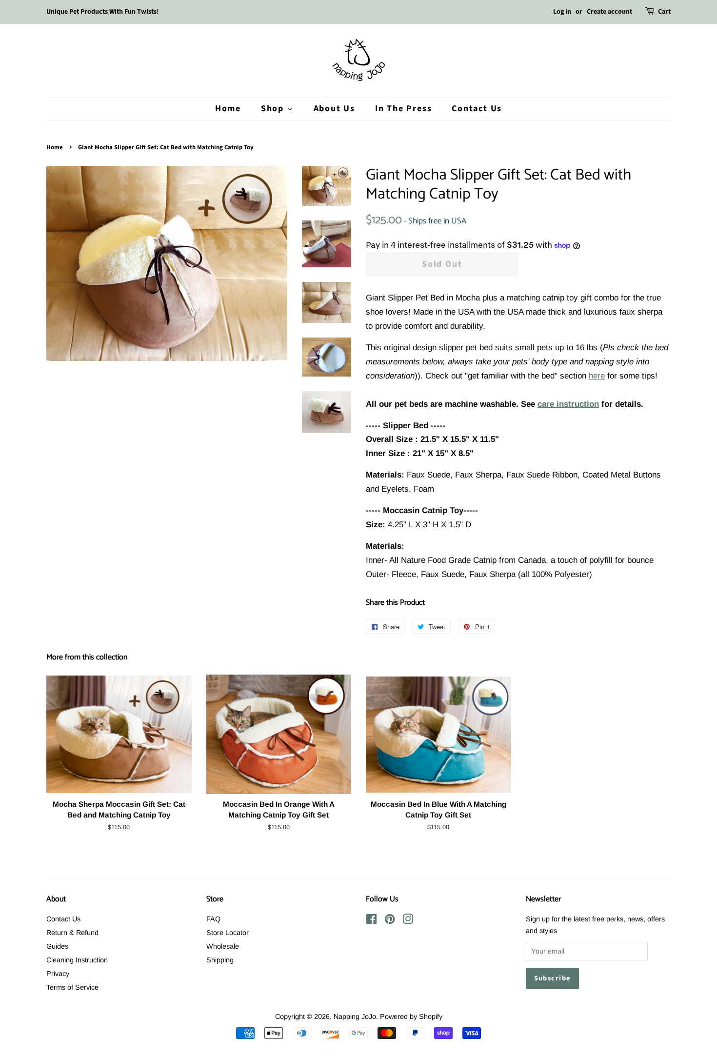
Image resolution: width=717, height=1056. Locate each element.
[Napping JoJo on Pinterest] (389, 921)
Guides (57, 946)
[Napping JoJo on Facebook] (371, 921)
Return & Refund (72, 932)
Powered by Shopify (411, 1016)
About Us (334, 108)
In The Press (403, 108)
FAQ (213, 919)
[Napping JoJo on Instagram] (407, 921)
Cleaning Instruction (77, 960)
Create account (609, 12)
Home (228, 108)
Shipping (220, 960)
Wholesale (222, 946)
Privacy (57, 973)
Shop (274, 108)
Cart (664, 12)
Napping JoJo (355, 1016)
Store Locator (227, 932)
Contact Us (477, 108)
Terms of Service (72, 987)
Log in (562, 12)
